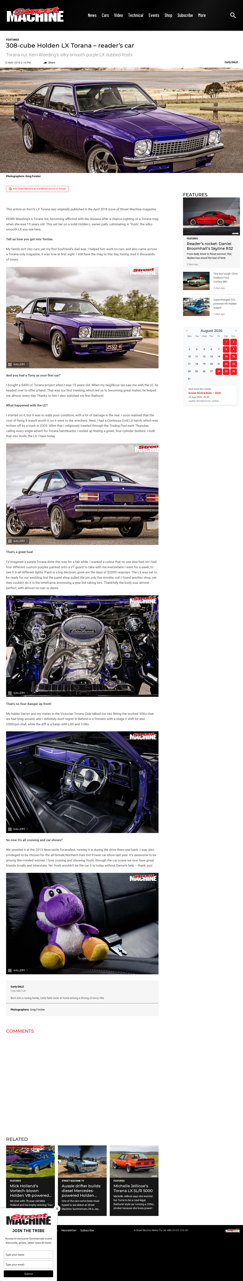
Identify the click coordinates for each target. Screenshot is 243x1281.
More (202, 15)
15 (226, 356)
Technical (135, 15)
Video (118, 15)
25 (196, 371)
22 (226, 364)
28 (219, 371)
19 (204, 364)
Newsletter (69, 1230)
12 (204, 356)
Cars (105, 15)
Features (12, 39)
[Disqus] (82, 1082)
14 (219, 356)
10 (189, 356)
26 (204, 371)
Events (154, 15)
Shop (168, 15)
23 (233, 364)
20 (211, 364)
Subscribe (185, 15)
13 (211, 356)
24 (189, 371)
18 (196, 364)
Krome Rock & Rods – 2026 (205, 393)
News (92, 15)
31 (189, 378)
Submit (28, 1273)
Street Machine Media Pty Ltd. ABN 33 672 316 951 (162, 1230)
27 (211, 371)
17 (189, 364)
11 (196, 356)
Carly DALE (17, 986)
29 (226, 371)
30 (233, 371)
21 (219, 364)
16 (233, 356)
